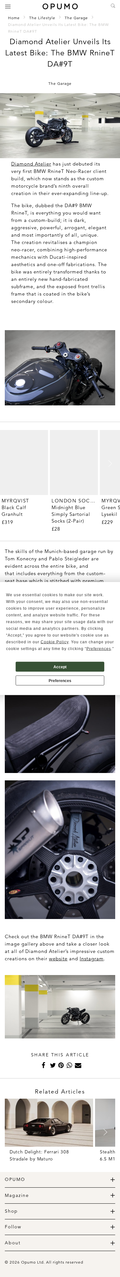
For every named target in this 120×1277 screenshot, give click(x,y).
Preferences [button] (98, 649)
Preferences (60, 680)
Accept (60, 666)
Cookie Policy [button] (54, 642)
